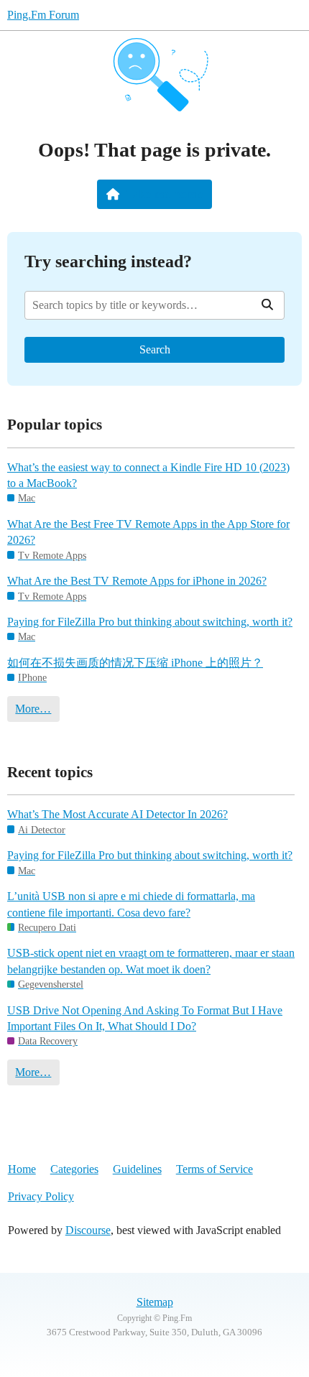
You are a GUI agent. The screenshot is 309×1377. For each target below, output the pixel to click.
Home (22, 1169)
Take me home (164, 194)
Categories (74, 1169)
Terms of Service (214, 1169)
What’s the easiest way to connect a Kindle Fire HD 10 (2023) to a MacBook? (148, 475)
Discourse (88, 1230)
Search (154, 349)
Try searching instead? (108, 261)
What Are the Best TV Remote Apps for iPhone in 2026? (137, 581)
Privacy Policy (41, 1196)
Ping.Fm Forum (43, 15)
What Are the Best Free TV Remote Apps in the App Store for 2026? (148, 532)
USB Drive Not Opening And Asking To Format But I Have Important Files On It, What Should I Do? (144, 1018)
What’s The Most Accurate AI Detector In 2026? (117, 814)
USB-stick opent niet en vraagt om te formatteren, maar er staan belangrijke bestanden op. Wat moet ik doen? (151, 961)
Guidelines (137, 1169)
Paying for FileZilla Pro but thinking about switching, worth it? (149, 622)
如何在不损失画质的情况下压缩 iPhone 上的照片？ (135, 663)
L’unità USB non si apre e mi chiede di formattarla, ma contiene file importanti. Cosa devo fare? (131, 904)
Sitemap (155, 1302)
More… (33, 709)
